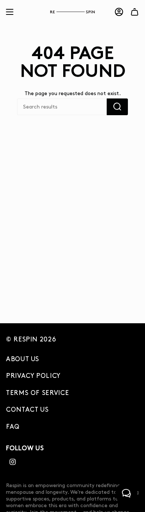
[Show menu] (9, 11)
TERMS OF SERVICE (37, 393)
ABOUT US (22, 359)
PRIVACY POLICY (33, 376)
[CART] (134, 11)
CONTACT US (27, 410)
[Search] (117, 106)
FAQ (13, 427)
